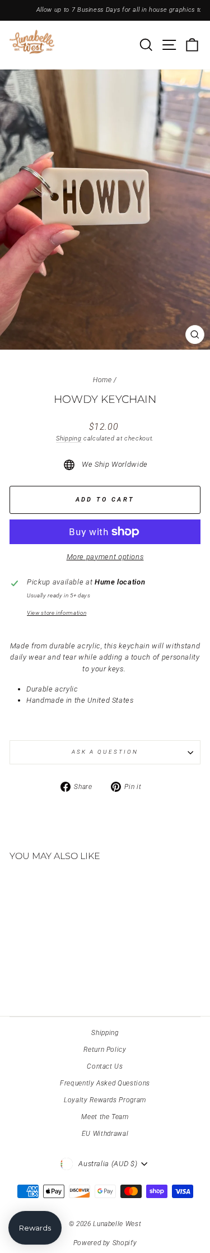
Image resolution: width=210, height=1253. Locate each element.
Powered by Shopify (105, 1243)
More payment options (105, 557)
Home (102, 380)
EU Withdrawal (105, 1134)
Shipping (68, 438)
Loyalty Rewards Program (105, 1100)
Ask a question (105, 751)
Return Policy (104, 1050)
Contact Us (105, 1066)
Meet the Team (104, 1117)
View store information (56, 612)
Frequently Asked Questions (105, 1083)
